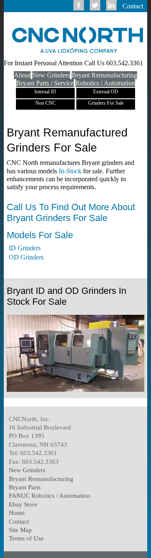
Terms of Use (26, 538)
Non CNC (45, 103)
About (22, 75)
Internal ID (45, 92)
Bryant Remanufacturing (104, 75)
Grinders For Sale (106, 103)
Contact (132, 6)
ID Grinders (25, 248)
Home (17, 512)
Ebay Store (23, 504)
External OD (105, 92)
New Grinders (51, 75)
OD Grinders (26, 257)
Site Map (20, 529)
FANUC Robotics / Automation (49, 495)
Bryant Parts (25, 487)
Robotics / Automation (105, 83)
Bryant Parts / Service (45, 83)
